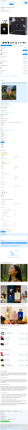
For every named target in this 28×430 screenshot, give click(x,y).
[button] (1, 42)
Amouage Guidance (7, 354)
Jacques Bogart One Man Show (9, 333)
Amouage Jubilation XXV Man (8, 365)
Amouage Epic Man (7, 338)
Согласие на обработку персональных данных (8, 245)
